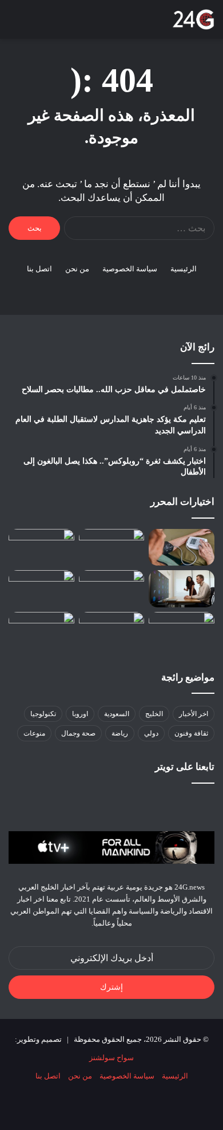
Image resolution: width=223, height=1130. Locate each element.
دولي (151, 733)
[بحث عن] (34, 24)
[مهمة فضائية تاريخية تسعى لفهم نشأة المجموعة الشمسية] (41, 547)
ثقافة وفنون (191, 733)
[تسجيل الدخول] (74, 24)
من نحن (77, 268)
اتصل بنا (39, 268)
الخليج (154, 714)
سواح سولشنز (111, 1057)
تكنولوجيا (43, 714)
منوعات (34, 733)
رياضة (120, 733)
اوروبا (80, 714)
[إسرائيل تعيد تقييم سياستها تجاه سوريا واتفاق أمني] (112, 547)
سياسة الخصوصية (129, 268)
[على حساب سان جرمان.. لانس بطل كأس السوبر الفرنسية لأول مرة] (41, 630)
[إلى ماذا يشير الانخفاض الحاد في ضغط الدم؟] (181, 547)
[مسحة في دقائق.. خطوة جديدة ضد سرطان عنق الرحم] (41, 588)
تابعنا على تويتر (184, 766)
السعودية (116, 714)
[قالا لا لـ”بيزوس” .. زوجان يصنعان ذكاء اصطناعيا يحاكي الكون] (181, 588)
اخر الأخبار (193, 714)
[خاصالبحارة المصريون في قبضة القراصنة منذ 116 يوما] (181, 630)
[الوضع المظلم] (54, 24)
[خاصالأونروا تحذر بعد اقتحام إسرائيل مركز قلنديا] (112, 630)
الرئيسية (183, 268)
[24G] (193, 19)
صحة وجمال (78, 733)
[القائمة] (14, 24)
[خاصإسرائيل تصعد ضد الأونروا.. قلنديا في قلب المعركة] (112, 588)
